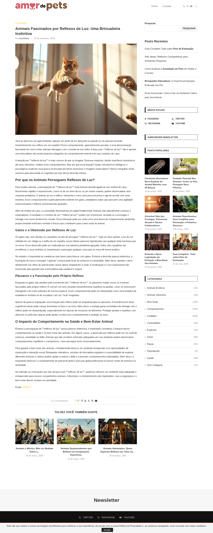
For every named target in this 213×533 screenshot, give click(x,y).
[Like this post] (78, 400)
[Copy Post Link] (92, 400)
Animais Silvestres (172, 295)
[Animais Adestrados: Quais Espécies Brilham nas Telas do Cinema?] (117, 431)
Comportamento (172, 309)
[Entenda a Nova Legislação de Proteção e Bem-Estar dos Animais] (157, 242)
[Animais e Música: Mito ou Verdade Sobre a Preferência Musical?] (34, 431)
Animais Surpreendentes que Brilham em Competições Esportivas (76, 451)
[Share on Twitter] (85, 400)
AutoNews (24, 38)
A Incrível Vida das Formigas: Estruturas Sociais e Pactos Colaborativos (156, 221)
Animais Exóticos (172, 288)
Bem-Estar (172, 302)
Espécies (172, 330)
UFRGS (26, 387)
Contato (166, 6)
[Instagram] (188, 6)
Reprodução (172, 351)
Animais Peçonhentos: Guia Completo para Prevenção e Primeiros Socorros (185, 221)
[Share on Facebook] (82, 400)
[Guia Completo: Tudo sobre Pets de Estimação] (185, 242)
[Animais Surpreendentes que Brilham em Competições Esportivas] (76, 431)
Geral (172, 337)
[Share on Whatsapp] (89, 400)
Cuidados (172, 316)
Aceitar (107, 530)
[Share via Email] (96, 400)
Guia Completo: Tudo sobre (169, 48)
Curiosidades (172, 323)
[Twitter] (184, 6)
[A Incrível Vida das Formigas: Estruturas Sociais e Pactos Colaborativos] (157, 204)
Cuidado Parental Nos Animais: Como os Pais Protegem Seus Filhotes (185, 183)
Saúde (172, 358)
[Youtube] (191, 6)
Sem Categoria (172, 365)
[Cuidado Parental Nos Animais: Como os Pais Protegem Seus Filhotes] (185, 166)
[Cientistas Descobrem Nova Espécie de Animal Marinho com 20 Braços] (157, 166)
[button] (76, 465)
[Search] (196, 6)
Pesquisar (150, 23)
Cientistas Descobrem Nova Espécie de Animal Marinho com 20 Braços (156, 183)
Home (154, 6)
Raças (172, 344)
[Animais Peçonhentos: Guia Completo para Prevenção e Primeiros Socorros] (185, 204)
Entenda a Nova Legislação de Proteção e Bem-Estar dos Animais (156, 259)
